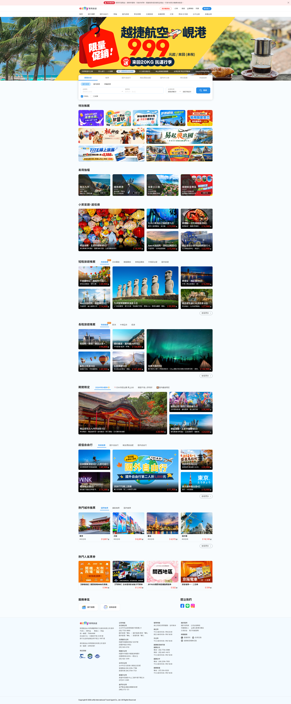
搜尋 (205, 90)
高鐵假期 (161, 14)
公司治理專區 (195, 625)
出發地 (85, 89)
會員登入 (207, 9)
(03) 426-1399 (124, 659)
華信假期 (137, 14)
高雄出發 (208, 14)
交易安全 (184, 630)
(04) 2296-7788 (131, 668)
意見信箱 (198, 637)
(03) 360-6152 (124, 647)
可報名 (86, 96)
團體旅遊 (88, 78)
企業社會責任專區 (197, 628)
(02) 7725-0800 (124, 630)
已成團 (95, 96)
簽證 (183, 8)
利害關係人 (185, 628)
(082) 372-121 (124, 689)
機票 (107, 78)
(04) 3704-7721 (131, 671)
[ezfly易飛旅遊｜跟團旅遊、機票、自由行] (88, 8)
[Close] (288, 2)
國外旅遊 (86, 84)
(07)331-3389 (124, 680)
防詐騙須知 (166, 9)
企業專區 (190, 8)
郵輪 (115, 14)
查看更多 (205, 313)
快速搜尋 (203, 78)
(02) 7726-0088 (164, 650)
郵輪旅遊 (107, 84)
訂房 (171, 14)
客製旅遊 (112, 607)
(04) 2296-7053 (164, 661)
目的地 (127, 89)
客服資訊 (187, 637)
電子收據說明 (194, 630)
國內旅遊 (96, 84)
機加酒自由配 (145, 78)
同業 (197, 8)
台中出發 (196, 14)
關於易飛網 (185, 625)
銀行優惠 (91, 607)
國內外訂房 (164, 78)
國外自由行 (104, 14)
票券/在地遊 (183, 14)
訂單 (176, 8)
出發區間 (171, 89)
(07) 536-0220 (163, 670)
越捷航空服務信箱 (190, 641)
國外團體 (91, 14)
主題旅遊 (149, 14)
